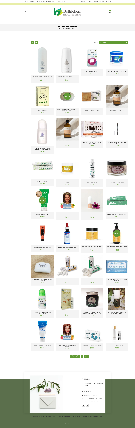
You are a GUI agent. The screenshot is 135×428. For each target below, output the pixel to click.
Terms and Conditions (48, 416)
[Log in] (106, 4)
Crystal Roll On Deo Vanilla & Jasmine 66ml (42, 313)
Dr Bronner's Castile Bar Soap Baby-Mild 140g (117, 280)
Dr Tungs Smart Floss (92, 71)
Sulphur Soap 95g (42, 110)
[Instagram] (87, 405)
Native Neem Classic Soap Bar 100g (92, 345)
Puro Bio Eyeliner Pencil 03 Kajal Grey (117, 143)
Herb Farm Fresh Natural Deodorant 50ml (92, 214)
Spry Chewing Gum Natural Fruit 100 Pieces (67, 181)
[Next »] (88, 356)
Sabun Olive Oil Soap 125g (92, 110)
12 (85, 356)
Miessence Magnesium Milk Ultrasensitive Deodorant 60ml (42, 149)
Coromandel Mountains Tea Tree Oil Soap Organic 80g (67, 110)
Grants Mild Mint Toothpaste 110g (116, 214)
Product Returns (96, 416)
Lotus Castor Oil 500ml (116, 110)
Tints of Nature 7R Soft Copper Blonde (67, 346)
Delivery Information (66, 416)
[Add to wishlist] (110, 4)
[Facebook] (83, 405)
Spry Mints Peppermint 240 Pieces (117, 71)
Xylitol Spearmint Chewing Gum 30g (92, 280)
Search (35, 416)
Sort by (96, 42)
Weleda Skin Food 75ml (42, 214)
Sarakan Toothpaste (42, 181)
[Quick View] (52, 48)
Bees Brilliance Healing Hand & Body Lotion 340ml (92, 247)
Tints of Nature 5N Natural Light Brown (67, 214)
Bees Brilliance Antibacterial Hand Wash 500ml (117, 247)
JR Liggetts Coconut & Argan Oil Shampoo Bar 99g (92, 143)
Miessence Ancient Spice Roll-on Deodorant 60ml (67, 77)
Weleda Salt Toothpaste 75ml (42, 345)
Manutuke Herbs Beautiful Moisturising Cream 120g (116, 181)
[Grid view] (32, 42)
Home (61, 28)
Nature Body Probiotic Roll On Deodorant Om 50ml (117, 313)
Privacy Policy (82, 416)
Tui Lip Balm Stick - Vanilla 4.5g (67, 312)
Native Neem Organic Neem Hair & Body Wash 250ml (92, 181)
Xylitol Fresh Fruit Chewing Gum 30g (67, 280)
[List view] (36, 42)
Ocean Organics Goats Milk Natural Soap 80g (42, 280)
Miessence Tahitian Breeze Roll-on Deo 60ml (42, 77)
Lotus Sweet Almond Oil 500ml (67, 143)
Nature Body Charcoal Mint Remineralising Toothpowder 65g (92, 313)
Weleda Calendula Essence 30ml (67, 247)
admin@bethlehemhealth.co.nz (103, 1)
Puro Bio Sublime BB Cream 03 (42, 247)
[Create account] (108, 4)
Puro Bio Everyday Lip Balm (116, 345)
